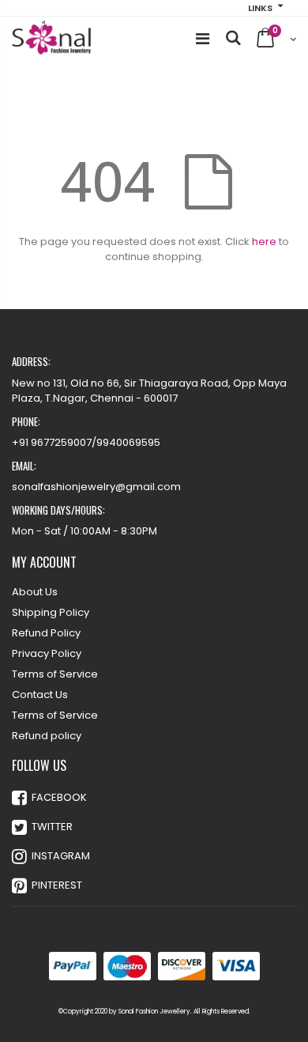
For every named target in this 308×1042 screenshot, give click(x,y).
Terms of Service (55, 673)
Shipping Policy (50, 612)
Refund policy (46, 735)
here (264, 241)
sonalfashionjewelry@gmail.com (96, 486)
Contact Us (40, 694)
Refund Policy (46, 632)
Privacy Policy (46, 653)
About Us (35, 591)
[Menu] (202, 39)
